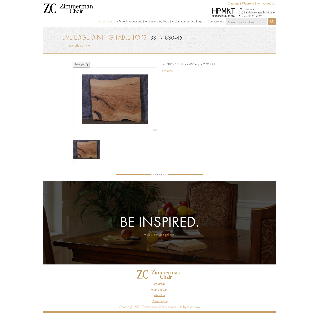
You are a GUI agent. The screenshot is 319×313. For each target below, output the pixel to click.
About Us (269, 3)
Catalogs (233, 3)
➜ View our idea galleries (159, 234)
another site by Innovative (184, 307)
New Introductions (130, 21)
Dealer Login (159, 301)
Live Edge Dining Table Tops (104, 37)
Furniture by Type (158, 21)
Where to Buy (251, 3)
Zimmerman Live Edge (189, 21)
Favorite (79, 65)
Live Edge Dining (79, 45)
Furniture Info (216, 21)
